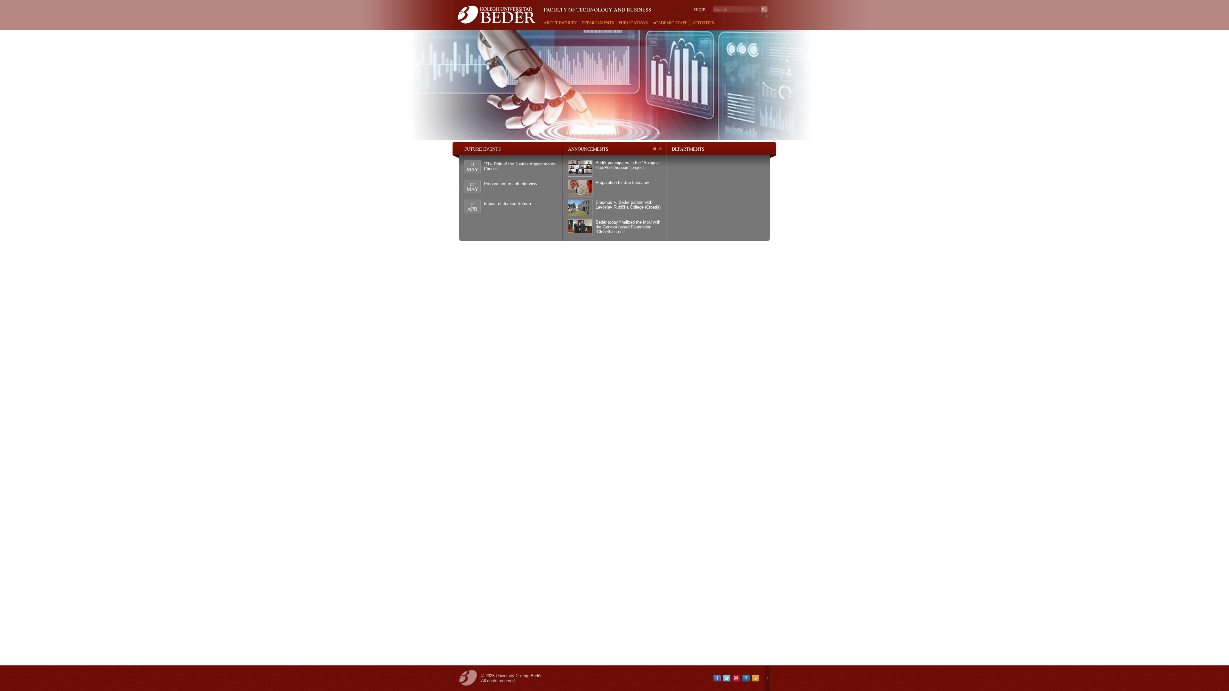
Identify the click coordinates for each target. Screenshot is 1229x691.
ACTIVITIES (703, 22)
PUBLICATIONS (633, 22)
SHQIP (699, 9)
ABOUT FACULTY (560, 22)
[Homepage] (498, 15)
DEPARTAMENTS (598, 22)
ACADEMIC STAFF (670, 22)
